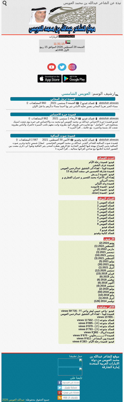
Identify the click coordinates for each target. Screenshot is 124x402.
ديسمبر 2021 (107, 252)
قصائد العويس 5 (105, 214)
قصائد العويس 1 (105, 202)
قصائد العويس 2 (105, 205)
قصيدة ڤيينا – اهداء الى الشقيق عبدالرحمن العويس (87, 168)
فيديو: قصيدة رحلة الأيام (101, 162)
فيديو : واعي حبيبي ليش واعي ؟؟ (96, 311)
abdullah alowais (109, 103)
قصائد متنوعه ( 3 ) (104, 329)
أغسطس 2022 (106, 246)
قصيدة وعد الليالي (104, 183)
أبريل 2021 (108, 267)
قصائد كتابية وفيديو (84, 139)
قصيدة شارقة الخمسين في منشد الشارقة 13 (90, 171)
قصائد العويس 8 (105, 224)
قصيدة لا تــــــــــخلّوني (101, 335)
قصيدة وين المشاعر (103, 338)
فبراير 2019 (107, 273)
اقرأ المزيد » (74, 127)
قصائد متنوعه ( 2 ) (104, 326)
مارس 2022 (107, 249)
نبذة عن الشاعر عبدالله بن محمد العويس (91, 3)
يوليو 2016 (108, 288)
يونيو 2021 (108, 264)
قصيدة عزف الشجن (103, 165)
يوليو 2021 (108, 261)
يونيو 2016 (108, 292)
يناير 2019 (108, 276)
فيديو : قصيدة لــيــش (102, 174)
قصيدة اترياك (107, 332)
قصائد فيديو (88, 118)
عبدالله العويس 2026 (13, 399)
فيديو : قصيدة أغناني (103, 189)
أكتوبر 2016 (108, 282)
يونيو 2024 (108, 243)
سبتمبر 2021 (107, 255)
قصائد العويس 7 (105, 221)
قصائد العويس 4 (105, 211)
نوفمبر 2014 (107, 301)
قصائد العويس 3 (105, 208)
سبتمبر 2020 (107, 270)
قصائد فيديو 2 (87, 103)
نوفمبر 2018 (107, 279)
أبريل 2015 (108, 298)
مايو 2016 (108, 295)
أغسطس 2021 (106, 258)
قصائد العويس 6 (105, 217)
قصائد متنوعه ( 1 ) (104, 320)
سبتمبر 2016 (107, 285)
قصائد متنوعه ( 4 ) (104, 323)
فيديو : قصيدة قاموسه (102, 186)
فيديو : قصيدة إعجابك (103, 192)
